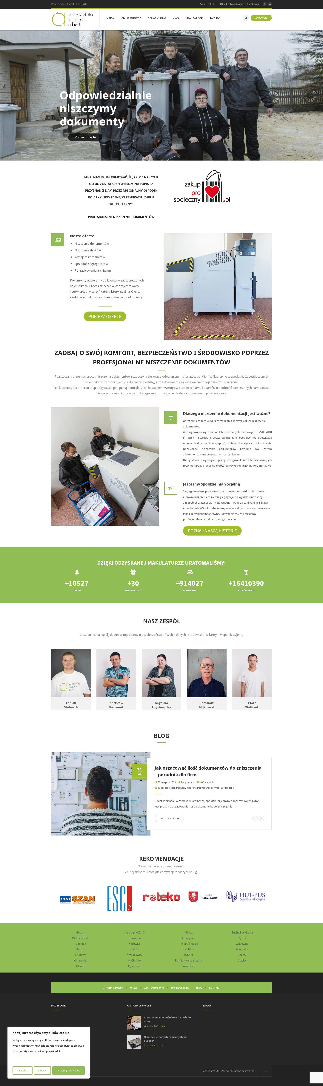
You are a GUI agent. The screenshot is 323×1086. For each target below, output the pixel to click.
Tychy (242, 938)
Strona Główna (112, 987)
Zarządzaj (22, 1070)
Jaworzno (134, 938)
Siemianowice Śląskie (188, 960)
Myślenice (134, 960)
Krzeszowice (135, 955)
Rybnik (188, 955)
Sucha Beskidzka (242, 932)
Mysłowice (134, 966)
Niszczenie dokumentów (172, 787)
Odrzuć (42, 1070)
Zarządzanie (228, 787)
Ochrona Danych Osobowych (203, 787)
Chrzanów (80, 960)
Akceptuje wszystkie (68, 1070)
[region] (48, 1053)
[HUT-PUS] (203, 896)
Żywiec (242, 960)
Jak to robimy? (154, 987)
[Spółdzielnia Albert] (72, 19)
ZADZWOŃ (261, 17)
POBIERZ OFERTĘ (104, 316)
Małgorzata (187, 782)
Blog (199, 987)
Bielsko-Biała (80, 938)
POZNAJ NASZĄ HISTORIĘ (212, 531)
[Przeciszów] (161, 896)
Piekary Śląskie (188, 943)
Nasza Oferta (180, 987)
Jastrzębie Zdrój (134, 932)
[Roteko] (119, 896)
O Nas (133, 987)
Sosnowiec (188, 966)
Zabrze (242, 955)
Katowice (135, 943)
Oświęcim (188, 938)
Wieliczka (242, 949)
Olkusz (188, 932)
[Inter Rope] (245, 896)
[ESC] (77, 899)
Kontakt (215, 987)
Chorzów (80, 955)
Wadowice (242, 943)
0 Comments (207, 782)
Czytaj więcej (167, 818)
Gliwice (80, 966)
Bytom (80, 949)
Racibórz (188, 949)
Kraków (134, 949)
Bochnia (81, 943)
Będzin (80, 932)
